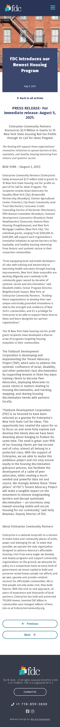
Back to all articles (31, 98)
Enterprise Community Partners (30, 126)
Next (27, 635)
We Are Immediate (40, 719)
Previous (32, 624)
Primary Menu (52, 7)
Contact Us (30, 691)
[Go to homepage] (14, 7)
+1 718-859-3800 (32, 704)
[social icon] (27, 712)
